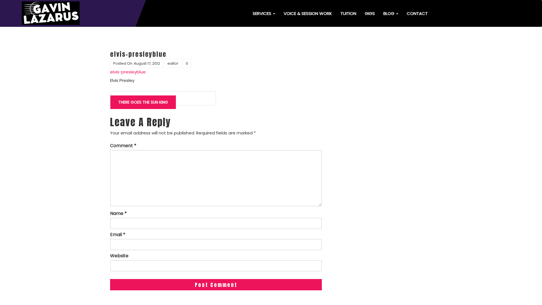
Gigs (370, 13)
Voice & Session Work (308, 13)
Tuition (348, 13)
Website (119, 256)
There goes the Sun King (143, 102)
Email (117, 235)
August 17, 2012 (147, 63)
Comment (123, 146)
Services (262, 13)
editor (172, 63)
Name (118, 213)
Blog (389, 13)
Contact (417, 13)
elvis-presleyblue (128, 72)
